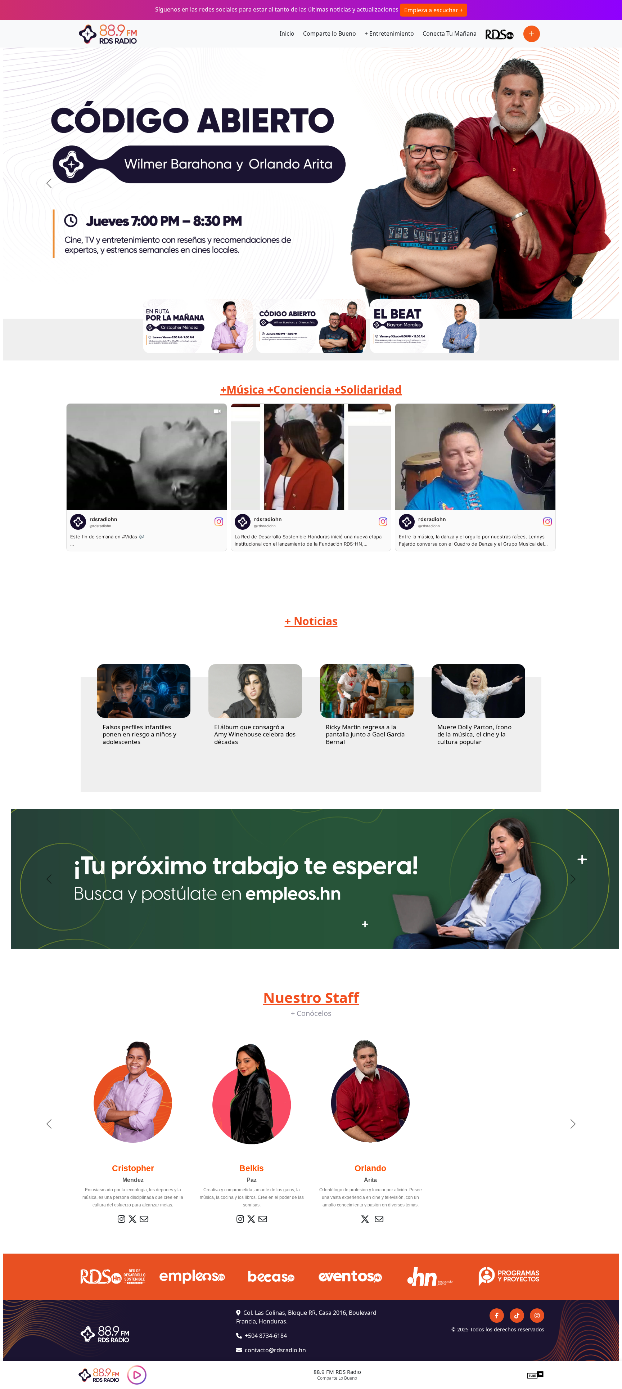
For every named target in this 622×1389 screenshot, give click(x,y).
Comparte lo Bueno (329, 33)
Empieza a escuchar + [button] (433, 10)
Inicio (287, 33)
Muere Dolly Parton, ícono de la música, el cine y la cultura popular (474, 734)
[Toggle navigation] (531, 34)
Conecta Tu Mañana (450, 33)
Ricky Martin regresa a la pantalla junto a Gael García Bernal (365, 734)
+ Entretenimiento (389, 33)
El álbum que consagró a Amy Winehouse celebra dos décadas (255, 734)
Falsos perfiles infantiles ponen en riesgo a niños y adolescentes (139, 734)
